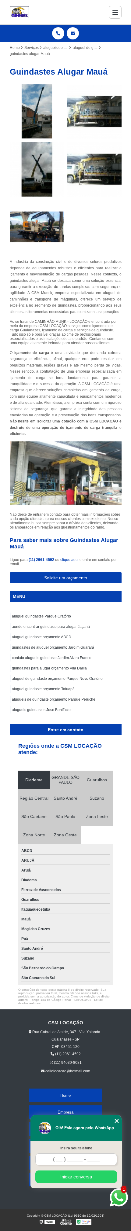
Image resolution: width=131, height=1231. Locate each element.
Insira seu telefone (76, 1148)
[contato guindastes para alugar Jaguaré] (94, 111)
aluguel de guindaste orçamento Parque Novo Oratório (57, 678)
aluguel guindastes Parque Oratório (41, 616)
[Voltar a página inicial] (20, 12)
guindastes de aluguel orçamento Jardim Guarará (53, 647)
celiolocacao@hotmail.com (67, 1071)
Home (65, 1095)
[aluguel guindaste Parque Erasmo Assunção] (37, 227)
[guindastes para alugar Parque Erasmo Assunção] (37, 111)
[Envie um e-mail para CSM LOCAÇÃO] (73, 33)
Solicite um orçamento (65, 577)
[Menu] (115, 12)
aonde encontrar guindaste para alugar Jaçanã (51, 627)
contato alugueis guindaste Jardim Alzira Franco (51, 658)
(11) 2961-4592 (42, 560)
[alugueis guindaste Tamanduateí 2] (94, 169)
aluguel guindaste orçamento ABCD (41, 637)
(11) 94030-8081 (67, 1062)
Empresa (65, 1112)
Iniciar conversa (76, 1176)
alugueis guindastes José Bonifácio (41, 710)
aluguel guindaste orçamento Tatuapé (43, 689)
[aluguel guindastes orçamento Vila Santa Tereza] (37, 169)
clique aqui (69, 560)
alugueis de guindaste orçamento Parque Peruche (53, 699)
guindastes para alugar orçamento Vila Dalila (49, 668)
